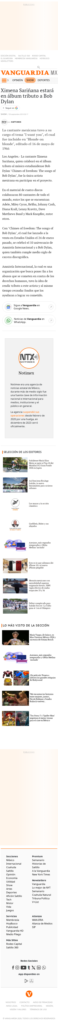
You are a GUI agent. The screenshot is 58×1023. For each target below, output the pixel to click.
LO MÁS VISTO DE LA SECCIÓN (26, 625)
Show (30, 80)
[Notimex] (29, 358)
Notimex (16, 122)
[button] (4, 80)
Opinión (17, 80)
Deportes (44, 80)
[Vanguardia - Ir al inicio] (29, 73)
